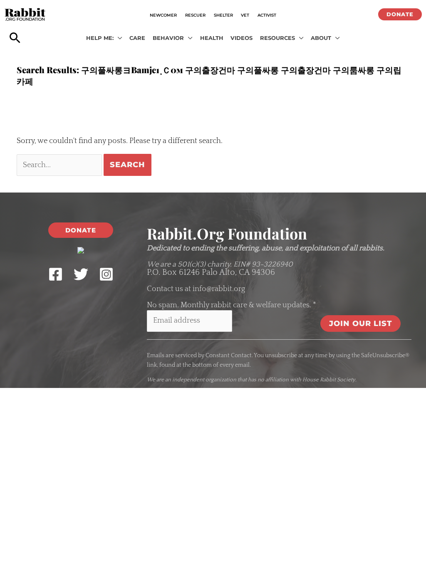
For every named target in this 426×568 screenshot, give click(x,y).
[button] (400, 14)
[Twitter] (81, 274)
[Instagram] (106, 274)
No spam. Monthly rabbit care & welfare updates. (231, 305)
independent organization (204, 380)
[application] (118, 38)
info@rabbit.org (219, 289)
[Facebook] (55, 274)
